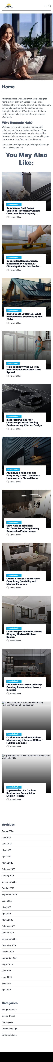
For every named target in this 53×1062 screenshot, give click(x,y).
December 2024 (9, 939)
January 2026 (8, 875)
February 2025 (8, 926)
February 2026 (8, 869)
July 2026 (6, 837)
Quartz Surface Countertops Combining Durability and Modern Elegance (23, 581)
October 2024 (8, 951)
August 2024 (8, 964)
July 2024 (6, 970)
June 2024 (7, 977)
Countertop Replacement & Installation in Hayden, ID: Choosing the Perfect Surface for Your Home (23, 264)
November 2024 (9, 945)
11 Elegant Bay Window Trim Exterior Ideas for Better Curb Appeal (23, 369)
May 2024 (6, 983)
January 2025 (8, 932)
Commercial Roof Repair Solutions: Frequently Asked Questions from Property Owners (23, 211)
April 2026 (6, 856)
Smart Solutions (9, 1035)
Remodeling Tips (13, 204)
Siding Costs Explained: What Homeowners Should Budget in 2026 (24, 317)
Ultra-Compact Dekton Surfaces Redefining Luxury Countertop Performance (22, 528)
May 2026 (6, 850)
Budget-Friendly (9, 1009)
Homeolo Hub (15, 217)
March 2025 (7, 920)
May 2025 (6, 907)
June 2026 (7, 844)
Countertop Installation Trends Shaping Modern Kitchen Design (24, 634)
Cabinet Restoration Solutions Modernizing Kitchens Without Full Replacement (24, 740)
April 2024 (6, 989)
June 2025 (7, 901)
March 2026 (7, 863)
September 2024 (9, 958)
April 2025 (6, 913)
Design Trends (13, 363)
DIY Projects (7, 1022)
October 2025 (8, 888)
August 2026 (8, 831)
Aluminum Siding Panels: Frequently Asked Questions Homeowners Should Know (23, 475)
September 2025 (9, 894)
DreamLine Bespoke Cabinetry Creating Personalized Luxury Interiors (24, 687)
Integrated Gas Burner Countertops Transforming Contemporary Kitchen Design (24, 422)
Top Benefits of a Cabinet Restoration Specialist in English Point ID (21, 793)
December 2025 (9, 882)
